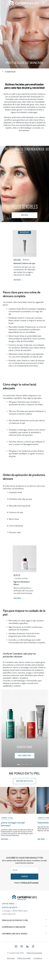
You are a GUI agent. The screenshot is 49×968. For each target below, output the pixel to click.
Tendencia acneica (34, 149)
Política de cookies (24, 958)
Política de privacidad (34, 953)
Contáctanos (8, 904)
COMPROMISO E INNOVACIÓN (13, 927)
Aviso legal (11, 958)
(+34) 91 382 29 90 (8, 914)
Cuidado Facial (10, 72)
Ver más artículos (24, 781)
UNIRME (24, 876)
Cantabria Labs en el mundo (14, 934)
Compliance (37, 958)
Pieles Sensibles (14, 149)
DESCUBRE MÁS (24, 755)
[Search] (44, 3)
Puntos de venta (9, 907)
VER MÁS (24, 215)
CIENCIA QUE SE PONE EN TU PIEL (15, 920)
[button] (3, 729)
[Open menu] (3, 3)
